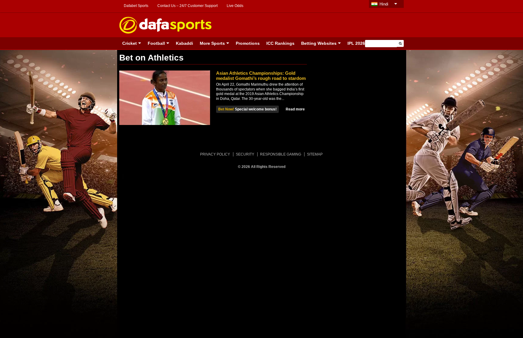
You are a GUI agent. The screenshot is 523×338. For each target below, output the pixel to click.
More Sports (212, 43)
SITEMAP (315, 154)
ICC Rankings (280, 43)
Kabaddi (184, 43)
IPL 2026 (356, 43)
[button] (400, 43)
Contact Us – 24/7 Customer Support (187, 6)
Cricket (129, 43)
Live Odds (235, 6)
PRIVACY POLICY (215, 154)
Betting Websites (319, 43)
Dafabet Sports (136, 6)
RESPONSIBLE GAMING (280, 154)
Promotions (248, 43)
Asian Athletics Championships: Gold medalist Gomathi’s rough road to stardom (261, 76)
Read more (295, 109)
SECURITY (245, 154)
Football (156, 43)
